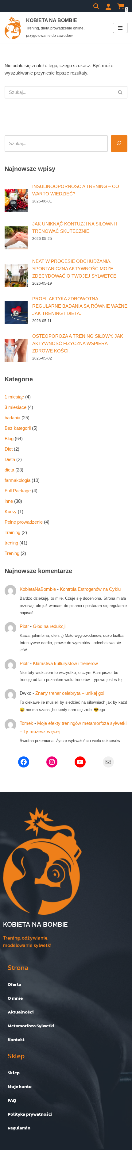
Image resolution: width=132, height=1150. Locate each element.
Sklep (14, 1072)
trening (11, 542)
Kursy (11, 511)
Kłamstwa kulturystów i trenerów (65, 663)
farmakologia (17, 480)
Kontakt (16, 1039)
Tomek (26, 723)
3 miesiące (15, 407)
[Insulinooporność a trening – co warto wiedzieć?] (16, 200)
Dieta (10, 459)
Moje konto (20, 1086)
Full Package (18, 490)
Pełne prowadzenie (24, 522)
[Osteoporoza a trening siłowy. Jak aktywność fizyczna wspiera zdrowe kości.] (16, 350)
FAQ (12, 1100)
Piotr (24, 626)
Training (12, 532)
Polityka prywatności (30, 1113)
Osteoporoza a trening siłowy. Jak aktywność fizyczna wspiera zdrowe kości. (77, 343)
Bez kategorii (18, 428)
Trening (12, 553)
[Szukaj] (96, 6)
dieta (9, 469)
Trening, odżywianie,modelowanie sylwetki (27, 941)
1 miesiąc (14, 396)
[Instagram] (51, 761)
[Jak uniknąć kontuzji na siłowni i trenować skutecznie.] (16, 237)
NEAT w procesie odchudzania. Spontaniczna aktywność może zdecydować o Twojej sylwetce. (75, 269)
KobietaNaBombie (38, 589)
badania (12, 417)
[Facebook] (23, 761)
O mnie (15, 998)
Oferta (14, 984)
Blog (9, 438)
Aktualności (21, 1011)
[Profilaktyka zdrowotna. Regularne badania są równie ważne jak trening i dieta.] (16, 312)
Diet (9, 449)
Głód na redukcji (49, 626)
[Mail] (108, 761)
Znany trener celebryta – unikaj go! (69, 693)
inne (9, 501)
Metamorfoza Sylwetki (31, 1025)
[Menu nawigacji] (120, 28)
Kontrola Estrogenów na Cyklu (90, 589)
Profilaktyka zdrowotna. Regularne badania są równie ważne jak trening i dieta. (79, 306)
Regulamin (19, 1127)
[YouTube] (80, 761)
